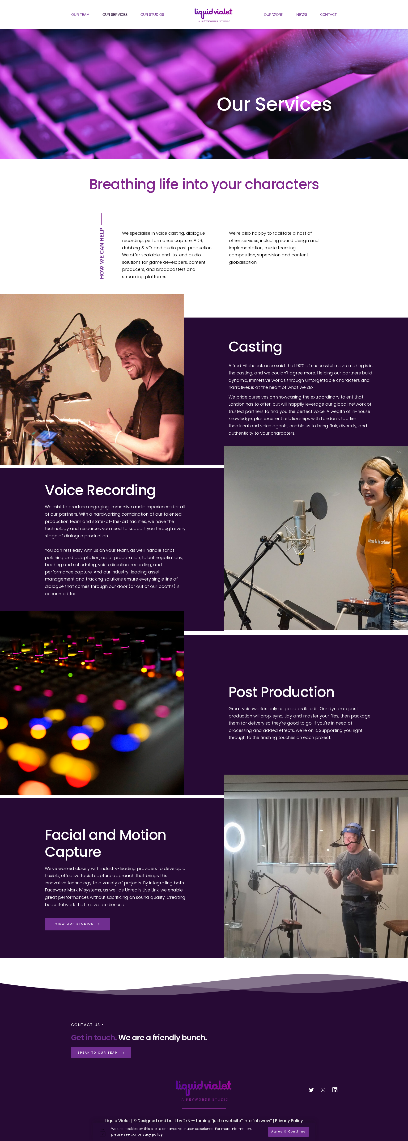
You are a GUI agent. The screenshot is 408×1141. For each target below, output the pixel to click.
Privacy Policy (289, 1121)
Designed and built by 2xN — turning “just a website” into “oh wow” (205, 1121)
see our (143, 1134)
